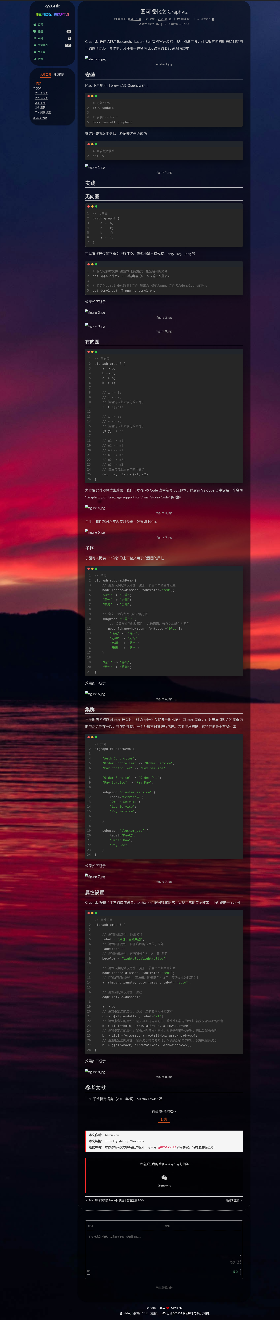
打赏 (164, 1119)
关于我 (41, 52)
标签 (54, 31)
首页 (40, 24)
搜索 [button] (40, 59)
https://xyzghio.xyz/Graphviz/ (124, 1141)
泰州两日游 (233, 1200)
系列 (54, 38)
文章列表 (54, 45)
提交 (235, 1272)
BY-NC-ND (168, 1147)
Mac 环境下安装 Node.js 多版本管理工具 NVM (116, 1200)
